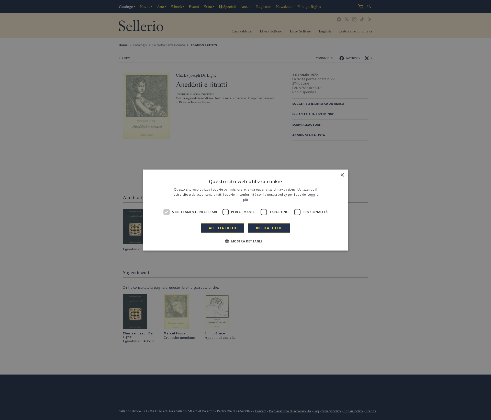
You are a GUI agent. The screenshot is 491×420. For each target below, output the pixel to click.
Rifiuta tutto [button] (268, 228)
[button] (245, 241)
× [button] (342, 175)
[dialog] (245, 210)
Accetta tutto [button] (222, 228)
